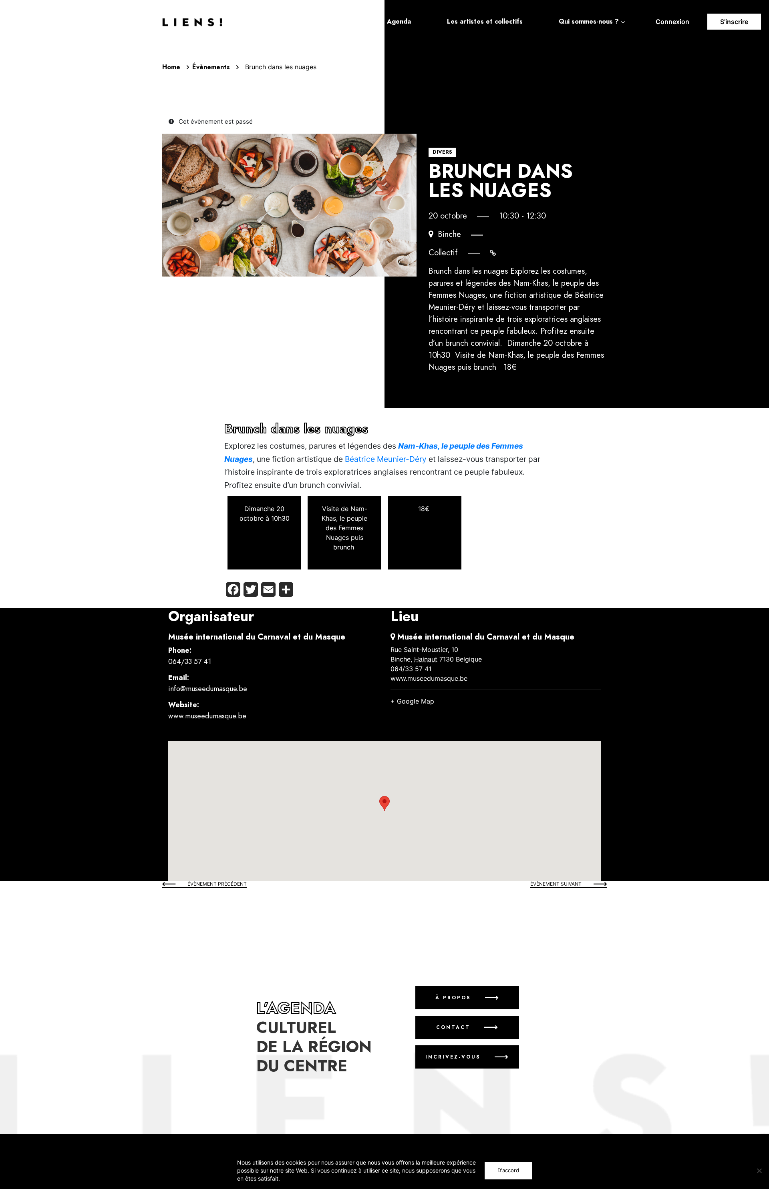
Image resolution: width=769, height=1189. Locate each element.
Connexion (672, 22)
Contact (453, 1027)
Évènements (211, 67)
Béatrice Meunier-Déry (386, 459)
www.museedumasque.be (207, 716)
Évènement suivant (556, 884)
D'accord (508, 1170)
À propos (453, 998)
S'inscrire (734, 22)
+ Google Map (412, 701)
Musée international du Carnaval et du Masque (256, 636)
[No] (759, 1171)
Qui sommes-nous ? (589, 21)
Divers (442, 152)
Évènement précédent (217, 884)
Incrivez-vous (453, 1057)
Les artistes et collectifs (485, 21)
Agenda (399, 21)
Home (171, 67)
